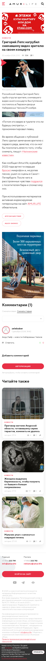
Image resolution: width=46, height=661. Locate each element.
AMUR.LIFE (34, 203)
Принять (38, 652)
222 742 (30, 561)
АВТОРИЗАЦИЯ (23, 366)
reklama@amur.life (33, 563)
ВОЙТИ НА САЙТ (23, 574)
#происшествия (13, 216)
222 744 (9, 561)
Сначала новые (9, 311)
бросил (6, 170)
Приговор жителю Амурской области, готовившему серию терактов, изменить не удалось (22, 428)
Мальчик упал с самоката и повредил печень (19, 536)
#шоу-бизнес (11, 223)
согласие (8, 648)
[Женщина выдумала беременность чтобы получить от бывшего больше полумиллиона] (40, 491)
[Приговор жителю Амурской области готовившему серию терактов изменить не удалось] (40, 435)
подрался (36, 181)
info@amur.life (9, 563)
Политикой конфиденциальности (14, 658)
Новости (6, 38)
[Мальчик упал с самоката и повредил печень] (40, 541)
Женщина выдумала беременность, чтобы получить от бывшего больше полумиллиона (22, 483)
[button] (33, 582)
